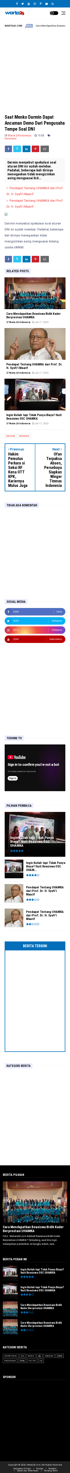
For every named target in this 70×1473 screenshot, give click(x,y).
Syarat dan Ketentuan (27, 1471)
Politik (32, 1361)
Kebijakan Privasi (22, 1469)
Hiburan (49, 1356)
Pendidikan (10, 1361)
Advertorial (10, 1356)
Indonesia (10, 138)
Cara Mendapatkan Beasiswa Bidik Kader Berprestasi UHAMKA (33, 1229)
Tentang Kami (51, 1471)
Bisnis (31, 1356)
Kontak (39, 1469)
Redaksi (53, 1469)
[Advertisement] (35, 68)
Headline (10, 436)
